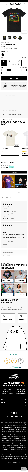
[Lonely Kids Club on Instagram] (11, 413)
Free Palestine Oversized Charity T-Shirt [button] (11, 246)
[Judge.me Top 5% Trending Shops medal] (24, 361)
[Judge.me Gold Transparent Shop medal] (10, 361)
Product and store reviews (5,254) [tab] (14, 193)
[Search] (6, 4)
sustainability (10, 429)
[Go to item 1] (8, 181)
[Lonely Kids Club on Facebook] (14, 413)
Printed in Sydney (14, 465)
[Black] (2, 54)
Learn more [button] (20, 48)
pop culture (22, 436)
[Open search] (2, 197)
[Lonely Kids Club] (15, 4)
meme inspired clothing (7, 440)
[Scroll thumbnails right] (25, 182)
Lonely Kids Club (5, 42)
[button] (12, 49)
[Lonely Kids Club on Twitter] (16, 413)
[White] (23, 153)
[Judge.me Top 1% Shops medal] (17, 361)
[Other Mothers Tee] (4, 37)
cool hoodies (8, 438)
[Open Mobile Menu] (2, 4)
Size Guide (24, 67)
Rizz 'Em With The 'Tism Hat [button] (8, 218)
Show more (13, 256)
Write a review (14, 172)
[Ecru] (2, 151)
